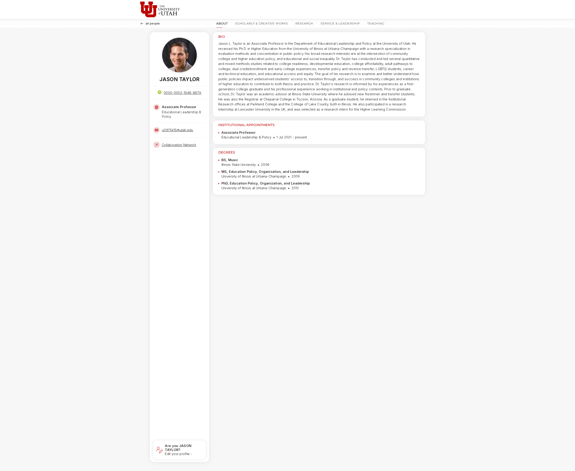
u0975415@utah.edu (177, 130)
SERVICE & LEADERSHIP (340, 23)
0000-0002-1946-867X (182, 93)
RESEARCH (304, 23)
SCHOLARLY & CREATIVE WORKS (261, 23)
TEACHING (375, 23)
